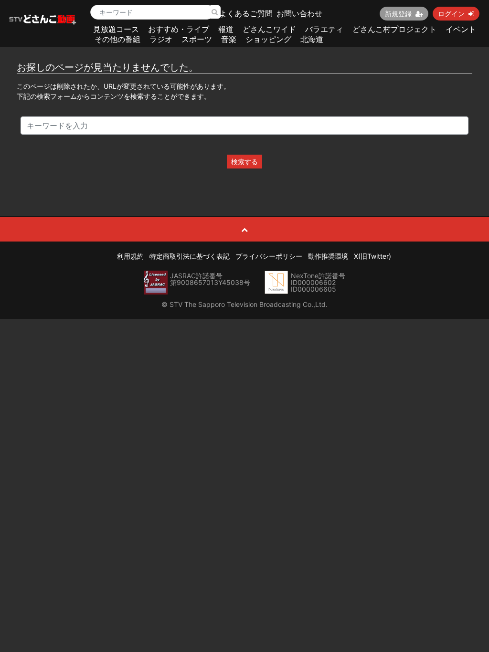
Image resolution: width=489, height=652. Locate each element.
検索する (244, 162)
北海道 (311, 39)
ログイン (451, 14)
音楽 (228, 39)
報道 (226, 29)
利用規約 (130, 256)
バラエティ (324, 29)
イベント (461, 29)
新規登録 (398, 14)
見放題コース (116, 29)
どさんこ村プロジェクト (394, 29)
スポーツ (196, 39)
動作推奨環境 (328, 256)
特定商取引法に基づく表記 (189, 256)
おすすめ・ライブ (178, 29)
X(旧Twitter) (372, 256)
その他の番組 (117, 39)
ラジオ (160, 39)
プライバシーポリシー (268, 256)
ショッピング (268, 39)
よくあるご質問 (246, 13)
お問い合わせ (299, 13)
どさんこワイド (269, 29)
